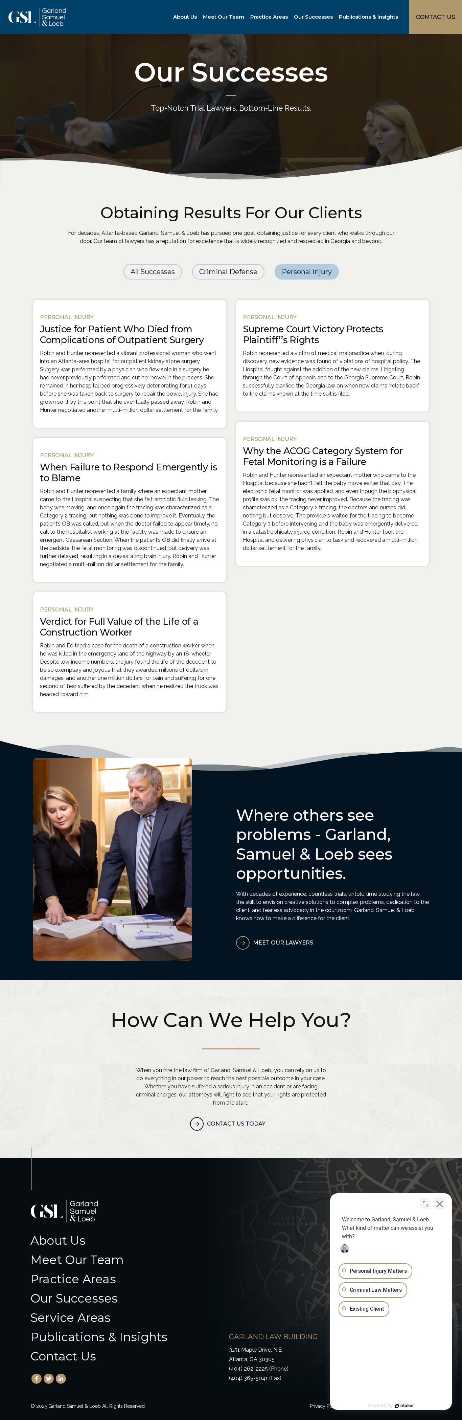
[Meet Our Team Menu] (245, 17)
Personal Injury (307, 272)
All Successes (153, 272)
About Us (185, 17)
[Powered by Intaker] (404, 1406)
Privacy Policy (325, 1406)
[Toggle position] (425, 1203)
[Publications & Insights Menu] (399, 17)
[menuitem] (186, 17)
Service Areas (70, 1317)
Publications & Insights (368, 17)
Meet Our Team (223, 17)
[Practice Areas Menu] (289, 17)
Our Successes (313, 17)
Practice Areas (269, 17)
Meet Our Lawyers (283, 942)
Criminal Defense (228, 272)
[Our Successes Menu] (334, 17)
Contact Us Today (236, 1124)
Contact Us (63, 1356)
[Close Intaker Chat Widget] (439, 1203)
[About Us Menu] (198, 17)
